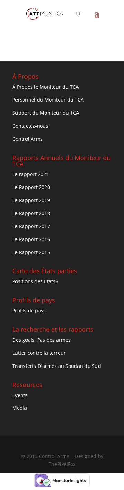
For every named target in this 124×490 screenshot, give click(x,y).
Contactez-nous (30, 125)
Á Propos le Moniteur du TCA (45, 87)
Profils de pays (29, 310)
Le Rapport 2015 (31, 252)
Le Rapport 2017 (31, 226)
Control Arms (27, 139)
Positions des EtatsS (35, 281)
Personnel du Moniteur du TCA (48, 99)
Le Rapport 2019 (31, 200)
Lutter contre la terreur (39, 353)
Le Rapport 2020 (31, 187)
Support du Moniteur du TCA (45, 112)
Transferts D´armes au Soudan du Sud (56, 366)
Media (19, 408)
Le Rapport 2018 (31, 213)
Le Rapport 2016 (31, 239)
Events (20, 395)
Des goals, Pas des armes (41, 340)
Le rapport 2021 (30, 174)
